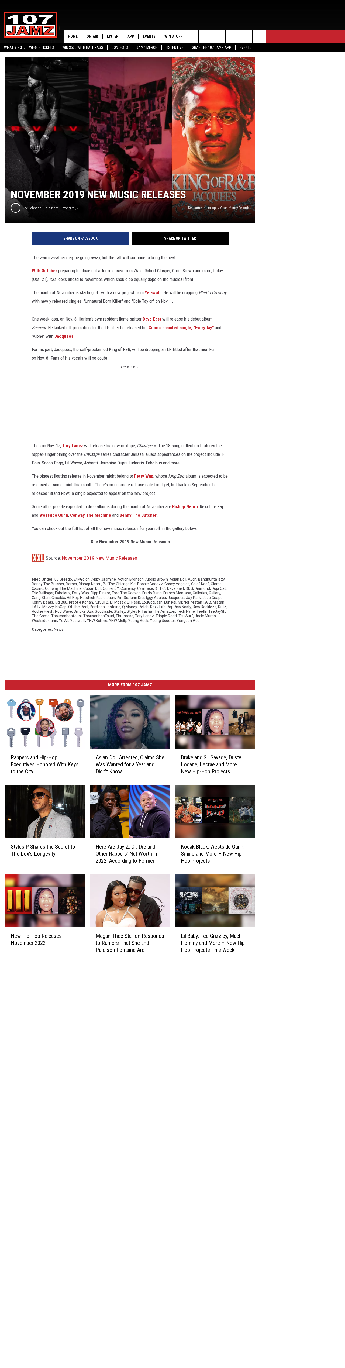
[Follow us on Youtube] (245, 36)
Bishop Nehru (185, 506)
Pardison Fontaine (105, 607)
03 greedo (63, 579)
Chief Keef (200, 584)
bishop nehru (90, 584)
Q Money (129, 607)
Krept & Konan (81, 602)
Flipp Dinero (100, 593)
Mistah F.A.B (201, 602)
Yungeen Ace (188, 620)
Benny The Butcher (138, 515)
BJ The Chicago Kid (119, 584)
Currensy (128, 588)
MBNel (183, 602)
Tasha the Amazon (158, 611)
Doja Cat (219, 588)
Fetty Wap (143, 476)
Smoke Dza (83, 611)
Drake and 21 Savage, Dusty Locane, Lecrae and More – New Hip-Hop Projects (211, 764)
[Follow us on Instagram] (232, 36)
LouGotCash (152, 602)
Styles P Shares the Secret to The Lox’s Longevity (43, 850)
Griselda (58, 597)
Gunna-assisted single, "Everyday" (181, 327)
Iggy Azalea (156, 597)
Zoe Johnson (32, 208)
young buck (138, 620)
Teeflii (201, 611)
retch (144, 607)
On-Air (92, 36)
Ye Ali (63, 620)
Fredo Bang (152, 593)
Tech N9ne (186, 611)
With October (45, 270)
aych (192, 579)
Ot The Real (78, 607)
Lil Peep (133, 602)
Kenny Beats (42, 602)
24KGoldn (82, 579)
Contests (120, 47)
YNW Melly (117, 620)
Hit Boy (72, 597)
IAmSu (122, 597)
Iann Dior (137, 597)
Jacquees (63, 336)
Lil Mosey (117, 602)
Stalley (119, 611)
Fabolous (62, 593)
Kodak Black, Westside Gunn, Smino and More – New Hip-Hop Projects (212, 853)
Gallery (214, 593)
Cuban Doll (92, 588)
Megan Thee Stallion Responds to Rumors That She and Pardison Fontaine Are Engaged (130, 942)
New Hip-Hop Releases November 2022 (36, 939)
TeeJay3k (216, 611)
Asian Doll (178, 579)
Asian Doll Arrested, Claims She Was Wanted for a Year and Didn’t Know (130, 764)
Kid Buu (61, 602)
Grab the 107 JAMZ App (211, 47)
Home (73, 36)
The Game (41, 616)
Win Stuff (173, 36)
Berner (71, 584)
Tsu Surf (185, 616)
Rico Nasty (182, 607)
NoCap (61, 607)
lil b (105, 602)
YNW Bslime (97, 620)
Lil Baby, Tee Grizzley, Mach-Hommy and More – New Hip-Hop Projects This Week (213, 943)
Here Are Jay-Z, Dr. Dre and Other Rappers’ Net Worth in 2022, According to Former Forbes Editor (126, 853)
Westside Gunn (53, 515)
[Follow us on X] (259, 36)
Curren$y (111, 588)
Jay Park (193, 597)
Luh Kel (170, 602)
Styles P (133, 611)
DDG (189, 588)
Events (246, 47)
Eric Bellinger (42, 593)
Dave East (152, 319)
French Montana (177, 593)
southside (103, 611)
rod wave (63, 611)
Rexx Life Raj (161, 607)
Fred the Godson (126, 593)
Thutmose (124, 616)
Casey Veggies (176, 584)
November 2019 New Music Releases (99, 558)
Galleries (200, 593)
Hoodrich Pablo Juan (97, 597)
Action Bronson (131, 579)
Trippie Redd (166, 616)
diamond (202, 588)
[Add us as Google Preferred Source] (205, 36)
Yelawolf (153, 292)
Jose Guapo (212, 597)
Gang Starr (41, 597)
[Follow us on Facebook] (218, 36)
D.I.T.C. (160, 588)
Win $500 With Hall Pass (82, 47)
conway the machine (63, 588)
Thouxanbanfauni (66, 616)
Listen (113, 36)
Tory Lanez (72, 445)
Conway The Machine (90, 515)
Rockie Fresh (42, 611)
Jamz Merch (146, 47)
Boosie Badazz (150, 584)
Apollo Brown (156, 579)
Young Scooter (162, 620)
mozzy (48, 607)
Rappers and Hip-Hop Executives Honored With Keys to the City (45, 764)
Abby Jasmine (103, 579)
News (58, 629)
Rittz (222, 607)
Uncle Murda (205, 616)
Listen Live (175, 47)
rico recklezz (204, 607)
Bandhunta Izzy (211, 579)
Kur (97, 602)
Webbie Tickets (41, 47)
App (130, 36)
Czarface (145, 588)
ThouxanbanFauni (98, 616)
